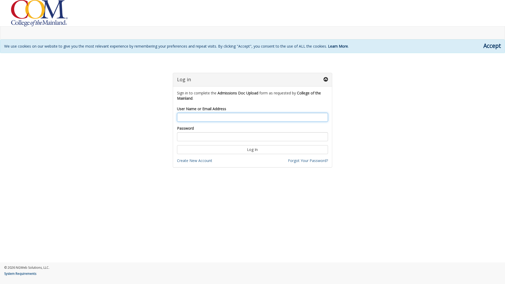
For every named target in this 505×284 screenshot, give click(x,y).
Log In (252, 149)
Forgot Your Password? (308, 160)
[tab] (252, 80)
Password (185, 128)
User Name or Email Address (201, 108)
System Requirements (20, 273)
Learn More (338, 46)
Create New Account (194, 160)
